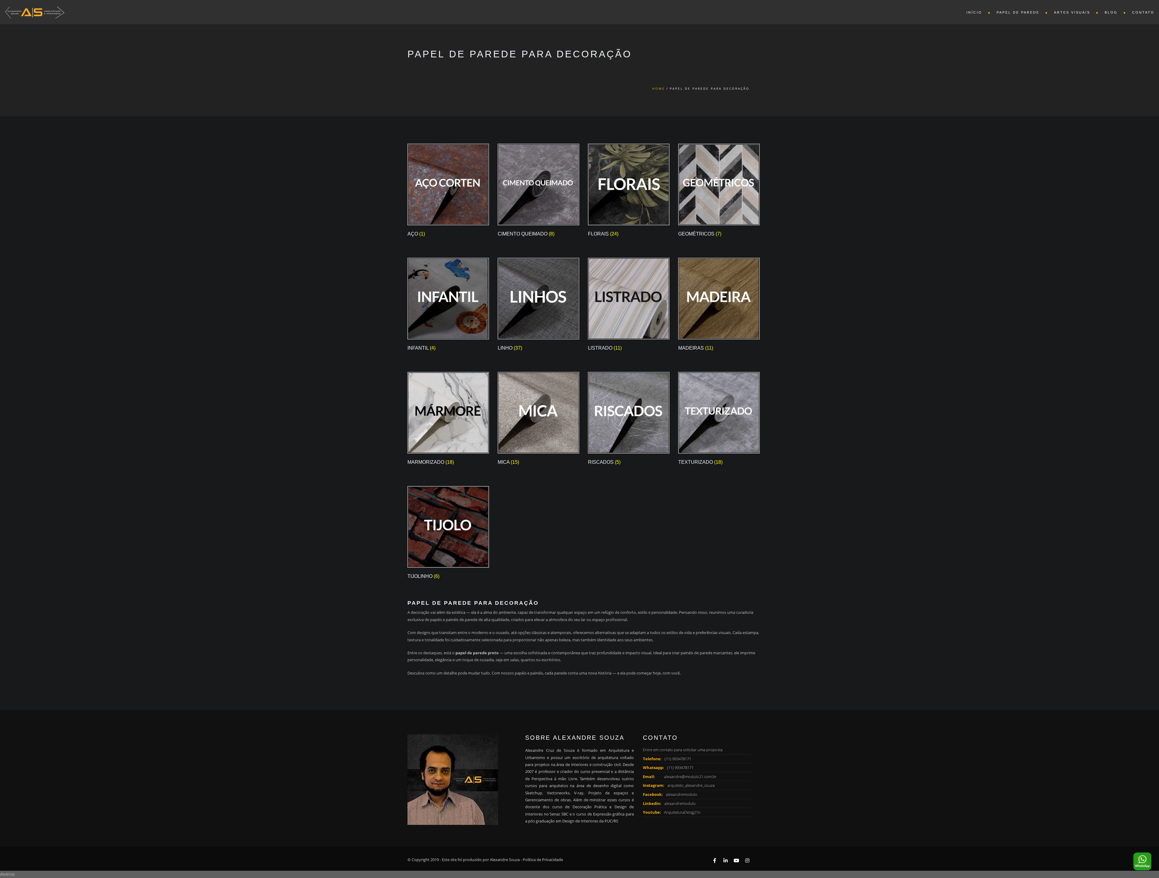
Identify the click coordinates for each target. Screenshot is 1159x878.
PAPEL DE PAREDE (1018, 12)
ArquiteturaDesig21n (682, 812)
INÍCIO (974, 12)
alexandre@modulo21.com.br (690, 776)
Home (658, 88)
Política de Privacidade (543, 859)
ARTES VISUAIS (1072, 12)
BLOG (1111, 12)
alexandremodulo (681, 794)
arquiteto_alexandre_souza (691, 785)
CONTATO (1143, 12)
